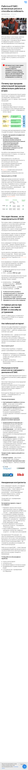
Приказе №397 (11, 196)
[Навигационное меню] (25, 2)
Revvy (7, 67)
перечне (4, 170)
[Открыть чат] (25, 767)
